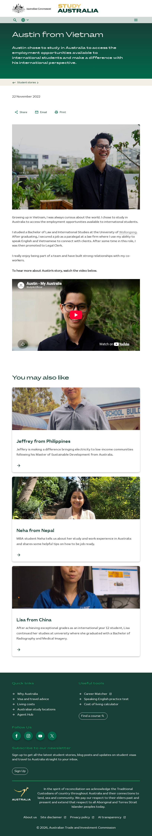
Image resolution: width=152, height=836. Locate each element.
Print (60, 112)
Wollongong (128, 232)
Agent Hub (25, 714)
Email (41, 112)
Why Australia (27, 694)
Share (20, 112)
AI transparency (110, 817)
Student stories (26, 82)
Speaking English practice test (106, 699)
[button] (15, 20)
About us (30, 817)
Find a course (92, 716)
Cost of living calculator (101, 704)
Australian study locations (36, 709)
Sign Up (20, 771)
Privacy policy (80, 817)
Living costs (26, 704)
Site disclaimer (51, 817)
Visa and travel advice (33, 699)
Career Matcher (96, 694)
